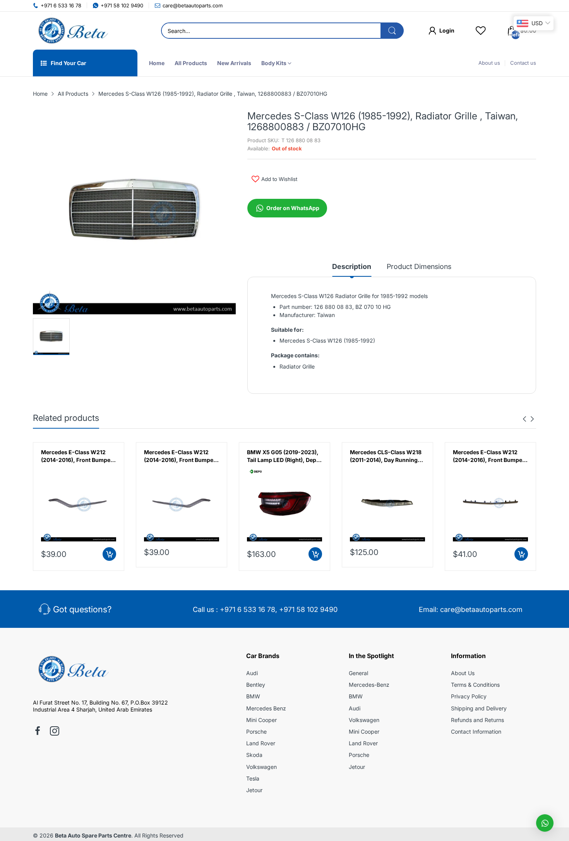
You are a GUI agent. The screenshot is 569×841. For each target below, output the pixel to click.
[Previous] (532, 419)
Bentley (255, 684)
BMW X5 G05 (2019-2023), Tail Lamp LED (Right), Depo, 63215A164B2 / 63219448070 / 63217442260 (284, 456)
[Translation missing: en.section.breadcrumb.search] (392, 30)
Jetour (254, 790)
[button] (545, 823)
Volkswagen (261, 766)
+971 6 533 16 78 (247, 609)
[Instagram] (54, 731)
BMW (253, 696)
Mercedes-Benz (369, 684)
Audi (252, 673)
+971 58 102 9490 (308, 609)
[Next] (524, 419)
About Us (463, 673)
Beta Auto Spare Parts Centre (93, 835)
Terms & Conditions (475, 684)
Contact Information (476, 731)
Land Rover (260, 743)
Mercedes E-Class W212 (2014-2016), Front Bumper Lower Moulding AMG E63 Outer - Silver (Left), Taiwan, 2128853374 (78, 456)
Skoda (254, 754)
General (358, 673)
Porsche (256, 731)
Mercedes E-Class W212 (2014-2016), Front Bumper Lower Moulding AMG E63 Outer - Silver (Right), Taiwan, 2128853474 (180, 456)
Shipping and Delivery (479, 708)
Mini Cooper (261, 720)
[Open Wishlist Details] (481, 31)
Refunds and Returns (477, 720)
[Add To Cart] (109, 554)
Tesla (252, 778)
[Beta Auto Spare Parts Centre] (71, 31)
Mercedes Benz (266, 708)
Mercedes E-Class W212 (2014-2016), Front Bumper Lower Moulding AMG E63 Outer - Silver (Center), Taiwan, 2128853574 (488, 456)
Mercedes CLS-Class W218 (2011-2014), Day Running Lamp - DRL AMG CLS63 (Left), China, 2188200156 (386, 456)
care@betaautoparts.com (481, 609)
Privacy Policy (469, 696)
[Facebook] (37, 731)
